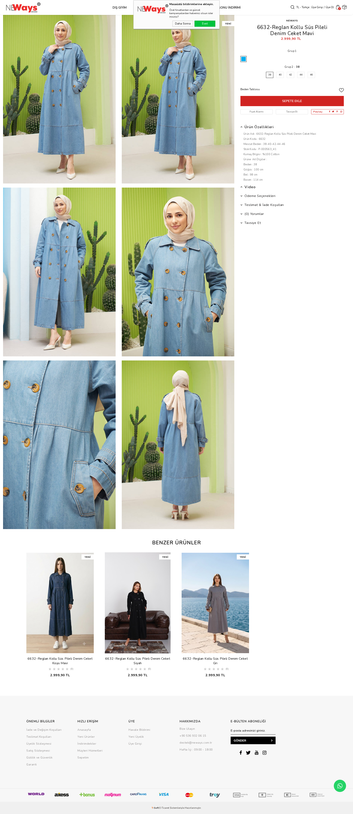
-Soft (155, 808)
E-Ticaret (164, 808)
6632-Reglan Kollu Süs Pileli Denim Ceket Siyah (137, 660)
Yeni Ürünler (86, 737)
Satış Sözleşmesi (38, 751)
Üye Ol (330, 7)
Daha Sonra (183, 24)
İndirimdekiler (86, 744)
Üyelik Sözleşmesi (38, 744)
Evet (205, 24)
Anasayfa (84, 730)
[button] (116, 639)
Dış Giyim (120, 8)
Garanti (31, 764)
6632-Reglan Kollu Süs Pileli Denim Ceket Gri (215, 660)
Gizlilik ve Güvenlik (39, 758)
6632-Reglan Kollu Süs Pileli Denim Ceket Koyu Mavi (60, 660)
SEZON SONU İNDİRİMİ (224, 8)
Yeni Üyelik (136, 737)
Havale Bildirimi (139, 730)
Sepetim (83, 758)
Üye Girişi (317, 7)
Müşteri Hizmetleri (90, 751)
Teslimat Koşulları (38, 737)
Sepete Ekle (292, 101)
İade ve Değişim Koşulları (44, 730)
